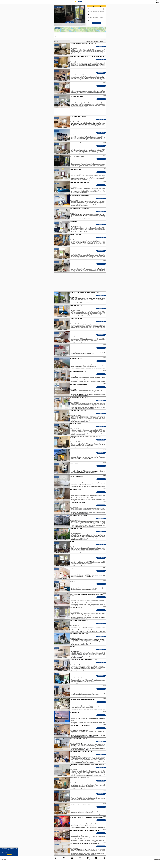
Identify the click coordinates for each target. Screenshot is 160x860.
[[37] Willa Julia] (62, 547)
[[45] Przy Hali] (62, 652)
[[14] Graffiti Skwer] (62, 227)
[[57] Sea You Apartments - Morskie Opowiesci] (62, 809)
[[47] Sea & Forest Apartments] (62, 678)
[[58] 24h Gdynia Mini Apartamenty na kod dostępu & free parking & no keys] (62, 822)
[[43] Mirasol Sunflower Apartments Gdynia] (62, 625)
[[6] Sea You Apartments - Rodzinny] (62, 122)
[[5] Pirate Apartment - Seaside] (62, 101)
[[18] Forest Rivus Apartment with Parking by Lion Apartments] (62, 298)
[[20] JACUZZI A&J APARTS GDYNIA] (62, 324)
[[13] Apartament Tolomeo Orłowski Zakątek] (62, 214)
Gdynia (55, 44)
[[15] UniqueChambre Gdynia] (62, 240)
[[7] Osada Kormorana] (62, 135)
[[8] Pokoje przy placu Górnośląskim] (62, 148)
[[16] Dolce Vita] (62, 253)
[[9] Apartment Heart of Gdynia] (62, 161)
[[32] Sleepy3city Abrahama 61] (62, 481)
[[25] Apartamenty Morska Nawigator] (62, 389)
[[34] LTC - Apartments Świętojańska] (62, 507)
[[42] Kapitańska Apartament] (62, 612)
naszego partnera (85, 382)
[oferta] (56, 153)
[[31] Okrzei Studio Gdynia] (62, 468)
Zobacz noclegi (101, 46)
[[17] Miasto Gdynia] (62, 266)
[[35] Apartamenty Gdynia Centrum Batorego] (62, 521)
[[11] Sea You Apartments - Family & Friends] (62, 187)
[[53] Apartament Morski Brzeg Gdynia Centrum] (62, 757)
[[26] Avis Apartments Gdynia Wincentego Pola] (62, 403)
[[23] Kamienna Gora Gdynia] (62, 363)
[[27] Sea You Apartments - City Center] (62, 416)
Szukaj (97, 23)
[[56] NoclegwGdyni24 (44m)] (62, 796)
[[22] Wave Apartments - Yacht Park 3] (62, 350)
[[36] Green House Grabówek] (62, 534)
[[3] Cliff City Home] (62, 75)
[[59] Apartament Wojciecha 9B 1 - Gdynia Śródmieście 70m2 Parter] (62, 835)
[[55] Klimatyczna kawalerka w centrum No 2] (62, 783)
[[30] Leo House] (62, 455)
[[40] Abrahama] (62, 586)
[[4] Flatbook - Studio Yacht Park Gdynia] (62, 88)
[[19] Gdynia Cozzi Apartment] (62, 311)
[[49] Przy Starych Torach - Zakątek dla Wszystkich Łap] (62, 704)
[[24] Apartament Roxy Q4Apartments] (62, 376)
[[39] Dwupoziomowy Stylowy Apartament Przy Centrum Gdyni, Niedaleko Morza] (62, 573)
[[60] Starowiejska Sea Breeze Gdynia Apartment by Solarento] (62, 848)
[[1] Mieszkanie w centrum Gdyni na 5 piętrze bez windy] (62, 49)
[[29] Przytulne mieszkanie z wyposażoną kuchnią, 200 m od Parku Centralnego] (62, 442)
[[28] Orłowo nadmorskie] (62, 429)
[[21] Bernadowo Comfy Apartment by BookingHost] (62, 337)
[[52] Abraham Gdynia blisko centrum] (62, 744)
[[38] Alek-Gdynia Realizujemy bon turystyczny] (62, 560)
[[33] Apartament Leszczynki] (62, 494)
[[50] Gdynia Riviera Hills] (62, 717)
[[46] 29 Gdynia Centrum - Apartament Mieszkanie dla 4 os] (62, 665)
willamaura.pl (80, 1)
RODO (6, 852)
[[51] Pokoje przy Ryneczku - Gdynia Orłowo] (62, 730)
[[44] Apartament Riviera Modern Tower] (62, 639)
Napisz (159, 859)
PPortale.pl (5, 859)
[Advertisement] (80, 282)
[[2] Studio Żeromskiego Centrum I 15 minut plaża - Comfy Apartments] (62, 62)
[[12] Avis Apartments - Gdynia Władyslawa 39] (62, 200)
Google (16, 848)
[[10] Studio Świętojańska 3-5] (62, 174)
